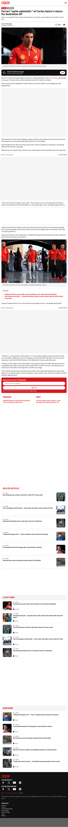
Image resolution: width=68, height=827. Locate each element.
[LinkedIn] (20, 783)
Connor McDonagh (6, 24)
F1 (7, 8)
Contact (3, 807)
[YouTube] (15, 783)
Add (62, 73)
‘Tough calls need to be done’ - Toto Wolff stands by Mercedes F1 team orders (36, 761)
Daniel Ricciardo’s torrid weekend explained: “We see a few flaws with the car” (16, 401)
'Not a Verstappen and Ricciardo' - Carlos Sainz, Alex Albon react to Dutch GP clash (28, 508)
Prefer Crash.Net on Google (15, 72)
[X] (9, 783)
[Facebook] (3, 783)
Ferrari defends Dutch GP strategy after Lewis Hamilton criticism (22, 547)
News (11, 8)
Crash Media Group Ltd (11, 793)
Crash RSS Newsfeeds (7, 808)
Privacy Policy (32, 391)
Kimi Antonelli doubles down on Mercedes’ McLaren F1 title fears (22, 521)
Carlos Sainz (53, 78)
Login (2, 814)
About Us (3, 805)
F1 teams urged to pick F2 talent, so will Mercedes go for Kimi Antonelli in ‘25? (48, 401)
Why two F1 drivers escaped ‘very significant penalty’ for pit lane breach (34, 750)
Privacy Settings (5, 812)
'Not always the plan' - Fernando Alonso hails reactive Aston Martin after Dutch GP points (34, 297)
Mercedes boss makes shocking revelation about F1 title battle (22, 560)
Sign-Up (3, 815)
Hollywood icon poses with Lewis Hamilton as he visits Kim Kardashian (31, 294)
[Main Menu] (66, 3)
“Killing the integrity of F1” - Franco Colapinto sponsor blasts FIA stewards (25, 534)
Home (3, 8)
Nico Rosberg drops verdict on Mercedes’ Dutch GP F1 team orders (23, 495)
